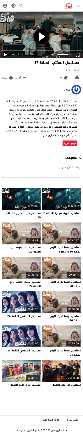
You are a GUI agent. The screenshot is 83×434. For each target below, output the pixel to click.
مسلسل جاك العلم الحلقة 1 (24, 384)
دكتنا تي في (71, 419)
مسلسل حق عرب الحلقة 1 (65, 384)
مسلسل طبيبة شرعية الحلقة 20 (23, 215)
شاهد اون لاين (59, 430)
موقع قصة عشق (50, 419)
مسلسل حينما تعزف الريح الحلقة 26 (65, 318)
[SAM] (76, 93)
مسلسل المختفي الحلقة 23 (24, 350)
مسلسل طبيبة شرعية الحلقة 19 (61, 213)
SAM (67, 90)
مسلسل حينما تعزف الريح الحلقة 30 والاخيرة (65, 249)
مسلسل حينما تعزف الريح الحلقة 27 (25, 283)
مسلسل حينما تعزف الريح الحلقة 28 (65, 283)
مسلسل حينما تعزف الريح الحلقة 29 (25, 249)
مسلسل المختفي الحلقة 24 (24, 316)
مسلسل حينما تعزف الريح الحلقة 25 (65, 352)
